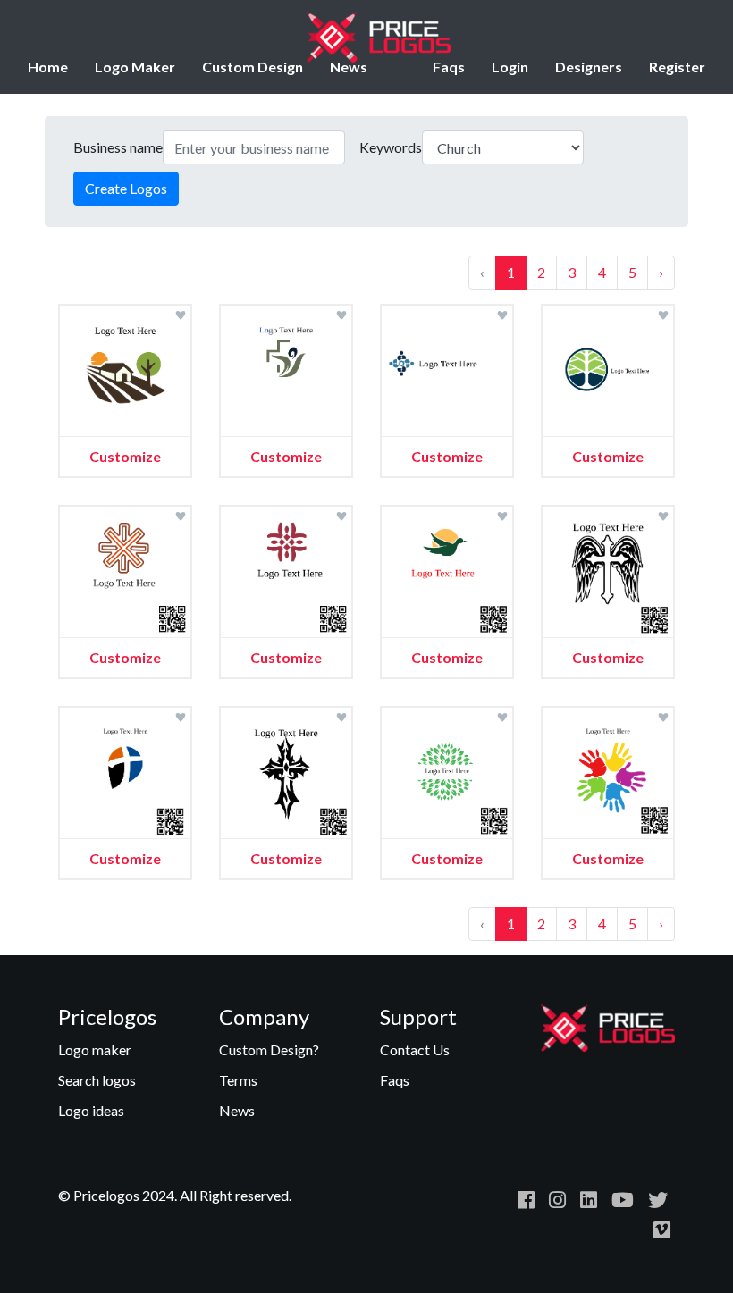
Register (677, 66)
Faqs (449, 66)
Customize (125, 456)
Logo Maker (135, 66)
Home (48, 66)
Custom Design (252, 66)
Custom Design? (269, 1049)
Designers (588, 66)
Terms (238, 1079)
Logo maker (94, 1049)
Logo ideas (91, 1110)
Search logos (97, 1079)
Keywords (390, 147)
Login (510, 66)
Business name (118, 147)
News (348, 66)
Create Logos (126, 188)
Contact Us (415, 1049)
